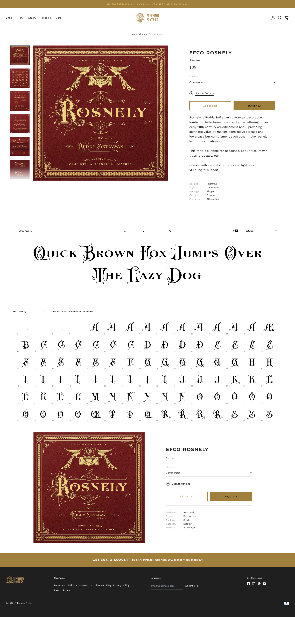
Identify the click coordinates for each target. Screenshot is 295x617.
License (99, 585)
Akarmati (143, 34)
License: (193, 76)
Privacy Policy (121, 585)
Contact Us (86, 585)
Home (134, 34)
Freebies (46, 17)
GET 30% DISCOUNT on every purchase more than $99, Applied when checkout (147, 4)
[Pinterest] (259, 583)
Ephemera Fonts (23, 603)
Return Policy (62, 590)
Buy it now (254, 105)
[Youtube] (264, 583)
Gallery (32, 17)
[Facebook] (248, 583)
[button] (280, 18)
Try (21, 17)
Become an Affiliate (65, 585)
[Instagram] (253, 583)
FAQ (108, 585)
